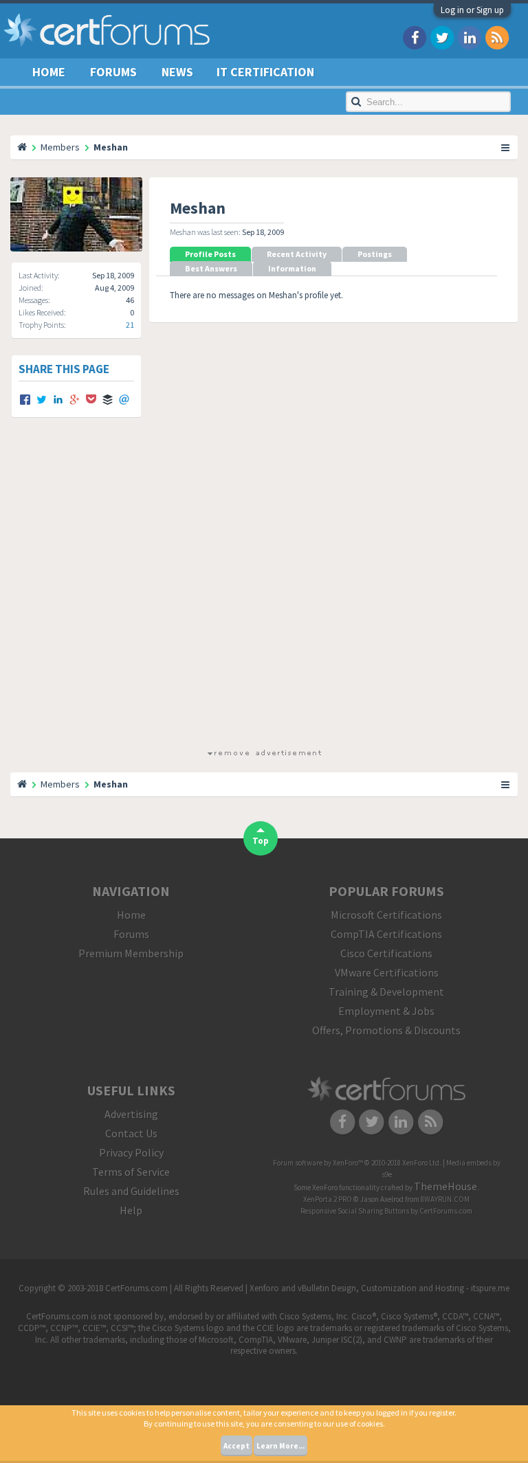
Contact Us (131, 1133)
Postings (375, 254)
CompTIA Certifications (386, 934)
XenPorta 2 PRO (327, 1199)
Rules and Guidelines (131, 1191)
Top (260, 841)
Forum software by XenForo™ (357, 1163)
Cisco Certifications (386, 953)
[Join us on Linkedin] (469, 36)
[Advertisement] (264, 595)
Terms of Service (131, 1172)
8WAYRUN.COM (445, 1199)
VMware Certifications (387, 972)
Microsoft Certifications (386, 915)
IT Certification (265, 72)
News (177, 72)
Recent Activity (297, 254)
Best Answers (211, 268)
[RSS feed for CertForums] (497, 36)
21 (130, 325)
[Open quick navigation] (506, 147)
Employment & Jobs (386, 1011)
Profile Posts (210, 254)
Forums (113, 72)
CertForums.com (445, 1211)
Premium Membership (131, 953)
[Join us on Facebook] (414, 36)
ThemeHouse (445, 1186)
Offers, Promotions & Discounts (386, 1030)
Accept (236, 1446)
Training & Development (386, 991)
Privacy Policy (131, 1152)
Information (292, 268)
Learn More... (280, 1446)
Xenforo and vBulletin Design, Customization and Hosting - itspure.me (379, 1288)
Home (48, 72)
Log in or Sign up (472, 10)
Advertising (131, 1114)
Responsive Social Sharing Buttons (354, 1211)
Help (131, 1210)
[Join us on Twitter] (442, 36)
